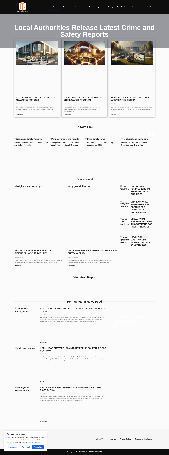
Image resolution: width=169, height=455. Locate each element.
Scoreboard (78, 7)
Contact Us (148, 7)
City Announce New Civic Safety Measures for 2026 (35, 98)
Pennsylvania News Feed (116, 7)
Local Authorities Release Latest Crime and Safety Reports (31, 144)
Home (54, 7)
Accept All (38, 447)
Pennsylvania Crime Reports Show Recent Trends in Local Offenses (65, 144)
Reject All (26, 447)
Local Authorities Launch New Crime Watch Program (82, 98)
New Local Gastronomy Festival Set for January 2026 (141, 241)
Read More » (19, 114)
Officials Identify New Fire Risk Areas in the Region (130, 98)
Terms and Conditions (143, 439)
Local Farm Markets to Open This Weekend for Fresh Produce (141, 223)
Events (65, 7)
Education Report (95, 7)
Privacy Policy (125, 439)
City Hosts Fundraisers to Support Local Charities (140, 190)
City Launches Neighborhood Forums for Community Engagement (140, 207)
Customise (12, 447)
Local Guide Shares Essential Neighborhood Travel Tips (134, 144)
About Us (134, 7)
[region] (25, 441)
